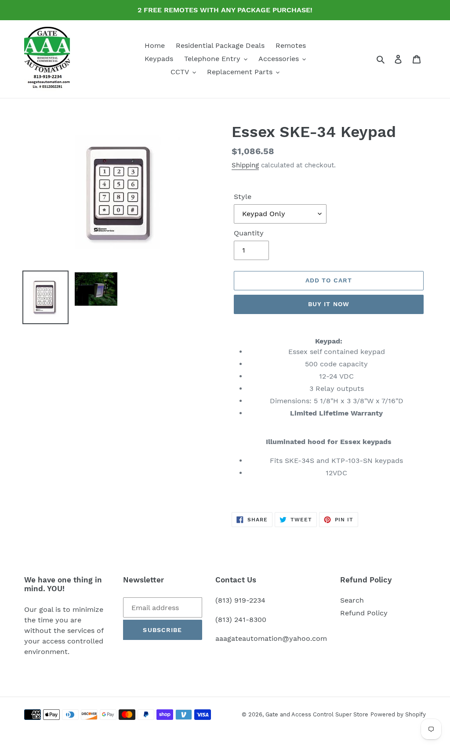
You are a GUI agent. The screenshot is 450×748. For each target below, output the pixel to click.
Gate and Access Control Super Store (316, 714)
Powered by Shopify (398, 714)
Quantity (249, 233)
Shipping (245, 165)
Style (242, 196)
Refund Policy (364, 613)
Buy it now (328, 303)
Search (352, 600)
